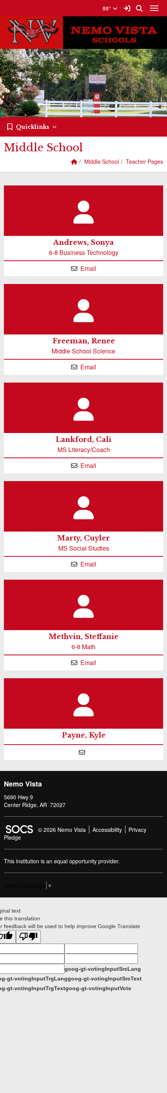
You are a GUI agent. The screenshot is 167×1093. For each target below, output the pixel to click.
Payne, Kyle (84, 735)
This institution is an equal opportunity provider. (62, 861)
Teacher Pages (144, 161)
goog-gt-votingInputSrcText (105, 978)
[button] (83, 127)
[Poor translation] (28, 937)
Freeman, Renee (83, 341)
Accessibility (107, 829)
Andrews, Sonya (83, 242)
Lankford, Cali (83, 439)
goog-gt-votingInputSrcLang (102, 969)
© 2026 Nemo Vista (62, 829)
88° (108, 8)
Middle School (101, 161)
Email (88, 268)
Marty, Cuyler (83, 538)
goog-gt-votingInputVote (98, 988)
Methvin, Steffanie (83, 636)
